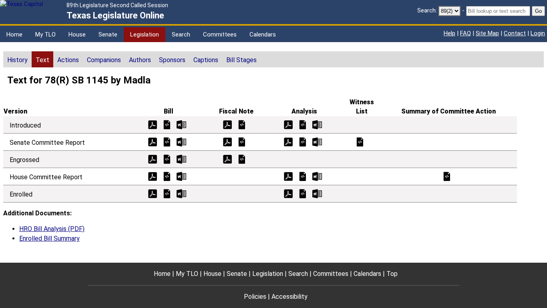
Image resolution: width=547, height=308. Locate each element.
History (17, 60)
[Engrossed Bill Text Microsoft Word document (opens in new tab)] (181, 158)
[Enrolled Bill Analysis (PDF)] (288, 193)
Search (181, 34)
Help (449, 33)
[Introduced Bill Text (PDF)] (152, 124)
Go (538, 11)
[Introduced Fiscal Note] (242, 124)
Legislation (144, 34)
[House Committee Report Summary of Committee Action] (447, 176)
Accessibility (289, 296)
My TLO (45, 34)
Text (42, 60)
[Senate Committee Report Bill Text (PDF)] (152, 141)
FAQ (465, 33)
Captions (205, 60)
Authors (140, 60)
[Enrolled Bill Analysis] (303, 193)
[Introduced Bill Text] (167, 124)
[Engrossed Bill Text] (167, 158)
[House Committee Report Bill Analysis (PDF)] (288, 176)
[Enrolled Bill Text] (167, 193)
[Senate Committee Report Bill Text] (167, 141)
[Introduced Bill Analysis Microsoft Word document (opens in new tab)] (317, 124)
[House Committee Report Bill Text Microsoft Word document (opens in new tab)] (181, 176)
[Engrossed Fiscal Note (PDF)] (227, 158)
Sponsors (172, 60)
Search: (427, 10)
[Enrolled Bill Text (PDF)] (152, 193)
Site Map (487, 33)
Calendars (262, 34)
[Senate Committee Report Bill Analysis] (303, 141)
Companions (104, 60)
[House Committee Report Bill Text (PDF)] (152, 176)
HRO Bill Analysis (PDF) (51, 229)
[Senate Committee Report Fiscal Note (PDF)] (227, 141)
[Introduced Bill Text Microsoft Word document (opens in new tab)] (181, 124)
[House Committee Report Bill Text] (167, 176)
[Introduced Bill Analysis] (303, 124)
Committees (220, 34)
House (77, 34)
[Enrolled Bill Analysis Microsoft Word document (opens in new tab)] (317, 193)
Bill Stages (241, 60)
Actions (68, 60)
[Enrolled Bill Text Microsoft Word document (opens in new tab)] (181, 193)
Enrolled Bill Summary (49, 238)
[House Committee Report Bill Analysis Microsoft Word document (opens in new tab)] (317, 176)
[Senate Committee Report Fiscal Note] (242, 141)
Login (538, 33)
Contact (515, 33)
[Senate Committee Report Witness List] (360, 141)
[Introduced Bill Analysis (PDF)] (288, 124)
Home (14, 34)
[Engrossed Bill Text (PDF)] (152, 158)
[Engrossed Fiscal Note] (242, 158)
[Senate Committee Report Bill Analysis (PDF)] (288, 141)
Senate (108, 34)
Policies (255, 296)
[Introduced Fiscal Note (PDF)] (227, 124)
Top (392, 274)
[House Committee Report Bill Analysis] (303, 176)
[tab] (17, 59)
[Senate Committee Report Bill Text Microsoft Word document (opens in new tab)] (181, 141)
